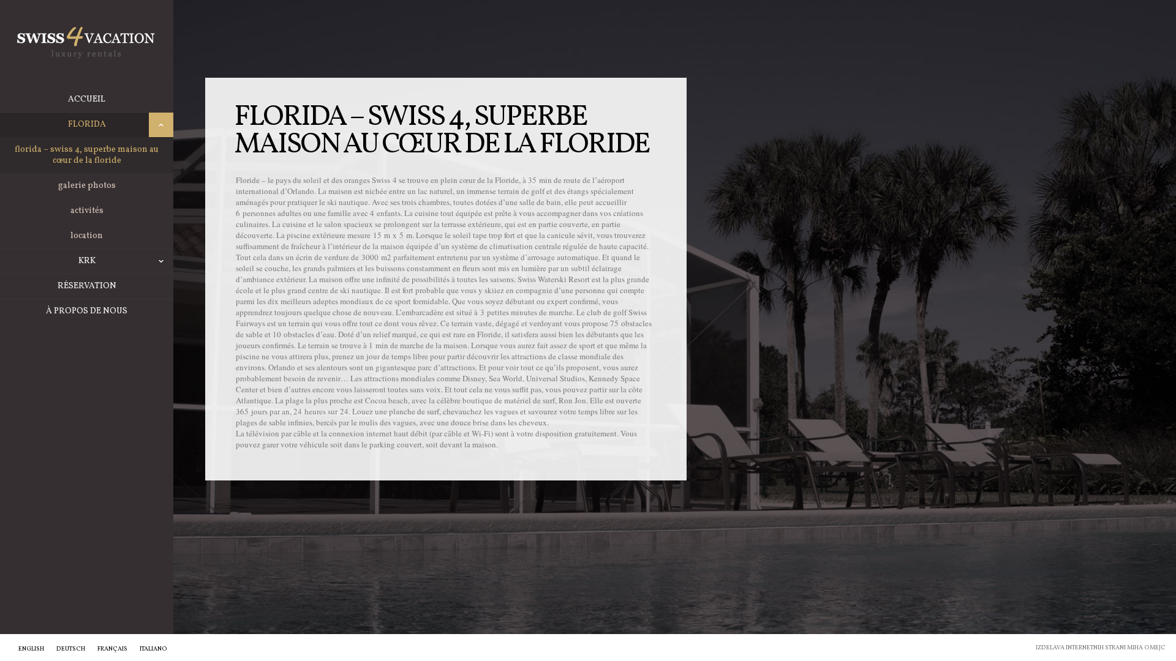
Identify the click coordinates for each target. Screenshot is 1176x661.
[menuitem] (31, 648)
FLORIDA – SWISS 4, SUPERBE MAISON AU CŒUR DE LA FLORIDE (87, 155)
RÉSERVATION (87, 286)
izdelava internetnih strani (1081, 647)
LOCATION (86, 236)
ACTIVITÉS (87, 211)
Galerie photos (87, 186)
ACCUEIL (86, 99)
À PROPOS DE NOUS (86, 311)
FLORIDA (87, 124)
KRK (87, 261)
